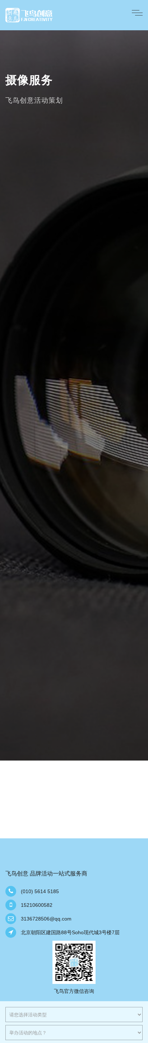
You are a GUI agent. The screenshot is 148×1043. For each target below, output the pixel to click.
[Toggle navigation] (137, 12)
